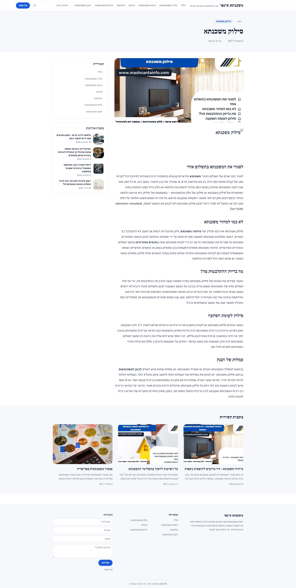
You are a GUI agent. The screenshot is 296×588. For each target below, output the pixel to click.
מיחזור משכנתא (191, 231)
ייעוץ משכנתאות (83, 5)
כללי (183, 5)
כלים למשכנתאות (104, 5)
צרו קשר (23, 5)
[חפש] (34, 5)
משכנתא (195, 176)
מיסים (132, 5)
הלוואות (121, 5)
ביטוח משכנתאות (147, 5)
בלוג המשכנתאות (168, 5)
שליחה (105, 563)
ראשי (239, 21)
